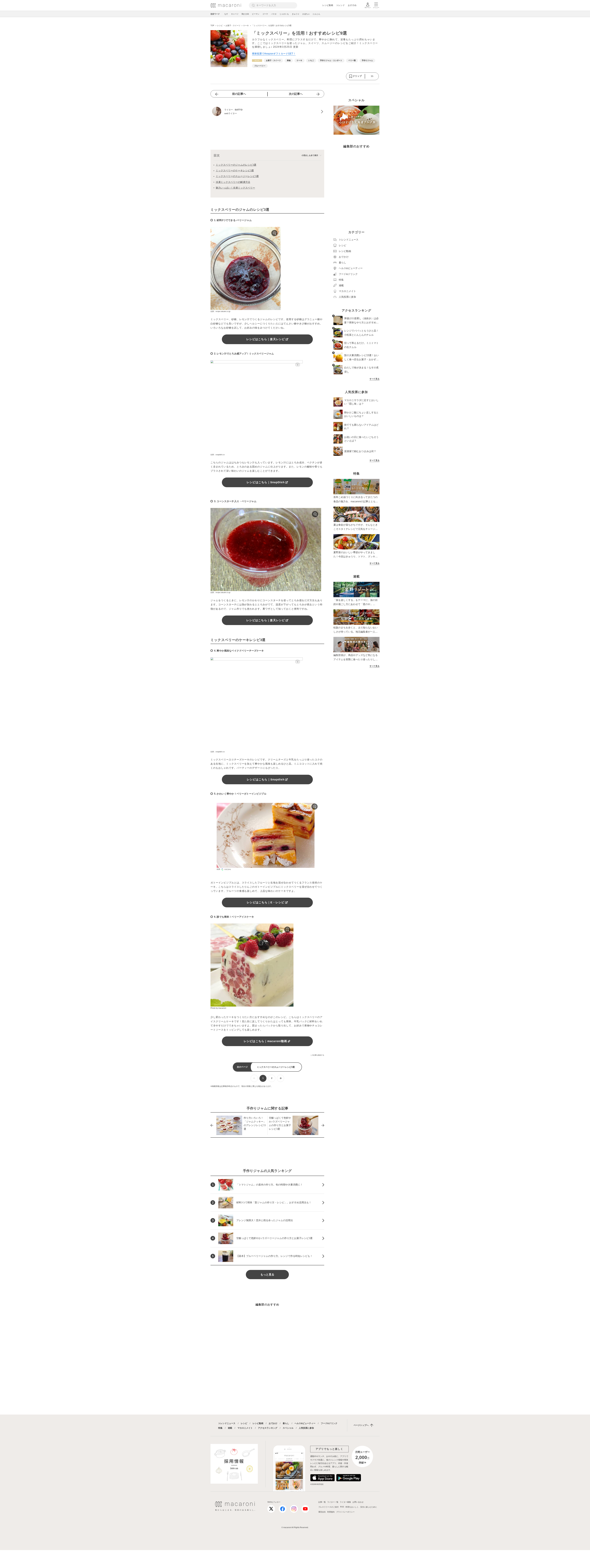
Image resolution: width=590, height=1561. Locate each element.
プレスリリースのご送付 (328, 1507)
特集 (220, 1428)
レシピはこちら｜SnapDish (266, 482)
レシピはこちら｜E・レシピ (265, 902)
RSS (342, 1507)
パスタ (274, 14)
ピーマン (255, 14)
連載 (230, 1428)
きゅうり (295, 14)
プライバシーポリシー (345, 1512)
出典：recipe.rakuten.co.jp (220, 311)
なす (226, 14)
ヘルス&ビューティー (305, 1423)
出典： (219, 869)
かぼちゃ (306, 14)
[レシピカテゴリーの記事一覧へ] (257, 60)
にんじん (316, 14)
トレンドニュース (226, 1423)
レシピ (244, 1423)
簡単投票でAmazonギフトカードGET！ (274, 53)
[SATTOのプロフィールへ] (267, 111)
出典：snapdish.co (217, 455)
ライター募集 (345, 1502)
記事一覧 (322, 1502)
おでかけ (273, 1423)
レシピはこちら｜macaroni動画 (265, 1041)
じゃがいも (284, 14)
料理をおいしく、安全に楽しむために (361, 1507)
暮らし (286, 1423)
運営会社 (322, 1512)
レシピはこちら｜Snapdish (265, 779)
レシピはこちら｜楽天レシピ (265, 339)
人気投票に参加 (306, 1428)
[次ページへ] (280, 1078)
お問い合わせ (358, 1502)
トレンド (340, 5)
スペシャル (288, 1428)
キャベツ (234, 14)
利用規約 (331, 1512)
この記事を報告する (317, 1055)
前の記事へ (239, 93)
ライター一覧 (332, 1502)
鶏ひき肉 (245, 14)
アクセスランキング (267, 1428)
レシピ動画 (327, 5)
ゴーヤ (265, 14)
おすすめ (352, 5)
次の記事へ (296, 93)
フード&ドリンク (329, 1423)
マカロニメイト (245, 1428)
